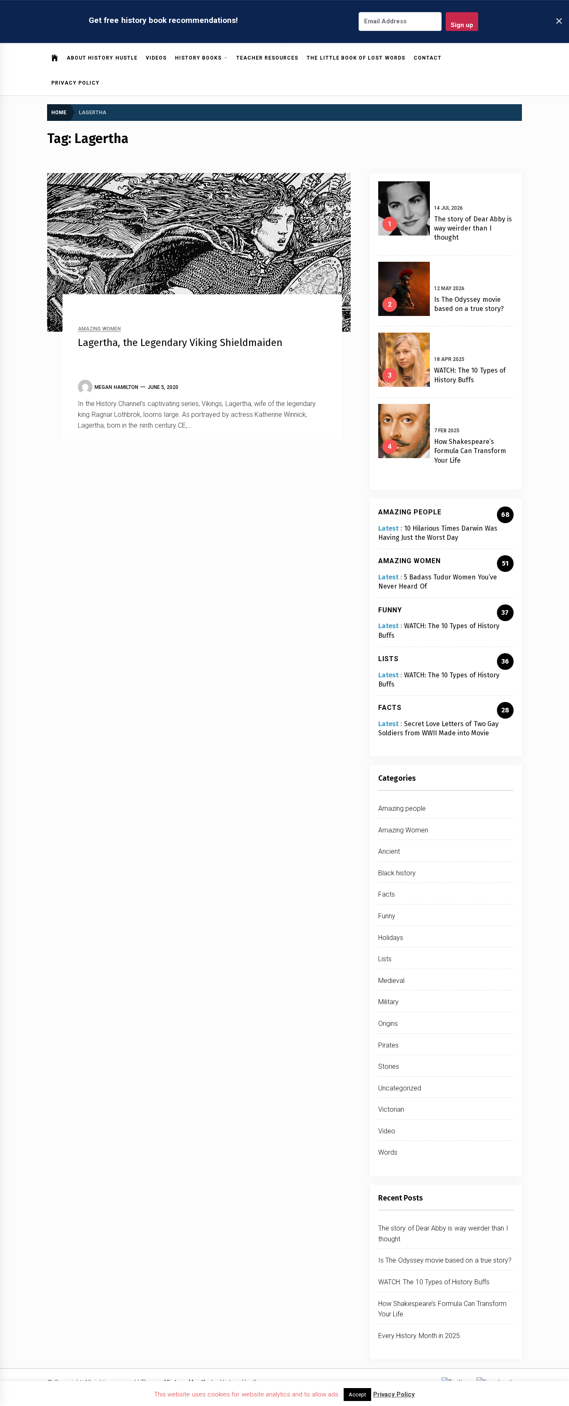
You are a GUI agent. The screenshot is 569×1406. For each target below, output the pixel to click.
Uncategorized (399, 1088)
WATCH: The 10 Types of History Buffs (433, 1282)
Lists (385, 959)
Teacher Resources (267, 58)
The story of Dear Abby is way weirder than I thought (473, 228)
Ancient (389, 851)
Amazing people (402, 808)
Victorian (391, 1109)
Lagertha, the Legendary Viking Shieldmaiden (180, 342)
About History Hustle (102, 58)
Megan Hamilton (116, 387)
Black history (397, 873)
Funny (386, 916)
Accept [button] (357, 1394)
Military (388, 1002)
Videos (156, 58)
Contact (428, 58)
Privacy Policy (75, 83)
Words (387, 1152)
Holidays (390, 938)
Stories (388, 1066)
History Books (198, 58)
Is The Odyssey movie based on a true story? (445, 1260)
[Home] (54, 57)
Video (386, 1131)
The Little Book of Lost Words (356, 58)
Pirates (388, 1045)
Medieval (391, 981)
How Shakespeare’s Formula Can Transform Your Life (470, 451)
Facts (386, 894)
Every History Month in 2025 (419, 1336)
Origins (388, 1024)
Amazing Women (99, 329)
